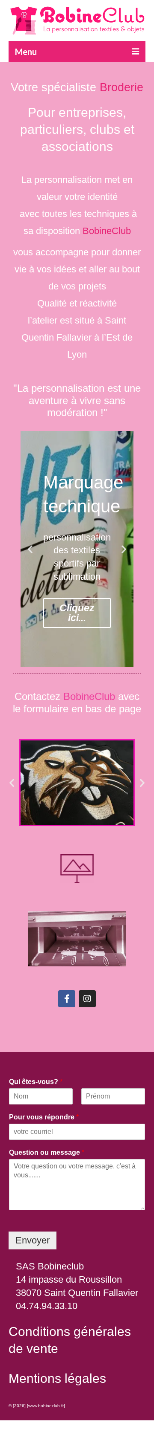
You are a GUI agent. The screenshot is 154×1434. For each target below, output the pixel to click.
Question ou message (46, 1152)
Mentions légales (57, 1378)
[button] (30, 549)
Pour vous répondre (44, 1117)
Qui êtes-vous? (35, 1081)
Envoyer (32, 1240)
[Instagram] (87, 998)
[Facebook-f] (66, 998)
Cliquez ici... (76, 612)
